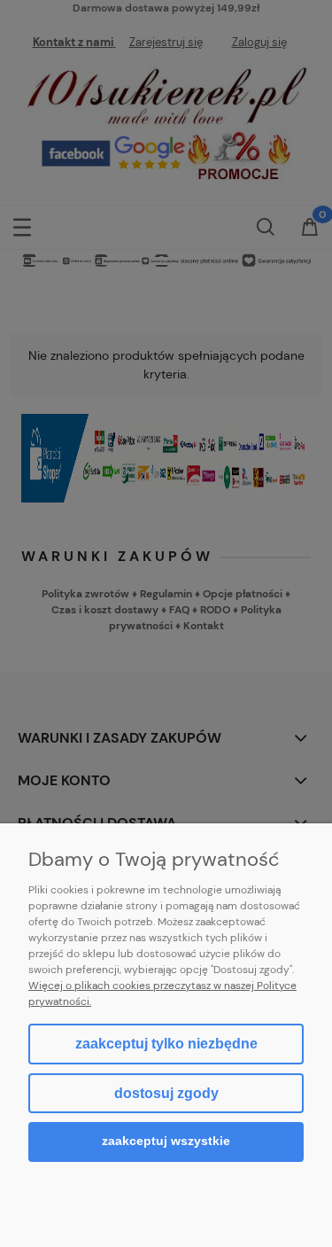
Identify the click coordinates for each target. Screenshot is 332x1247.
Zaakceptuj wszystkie (166, 1141)
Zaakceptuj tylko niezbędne (166, 1043)
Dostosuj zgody (166, 1093)
